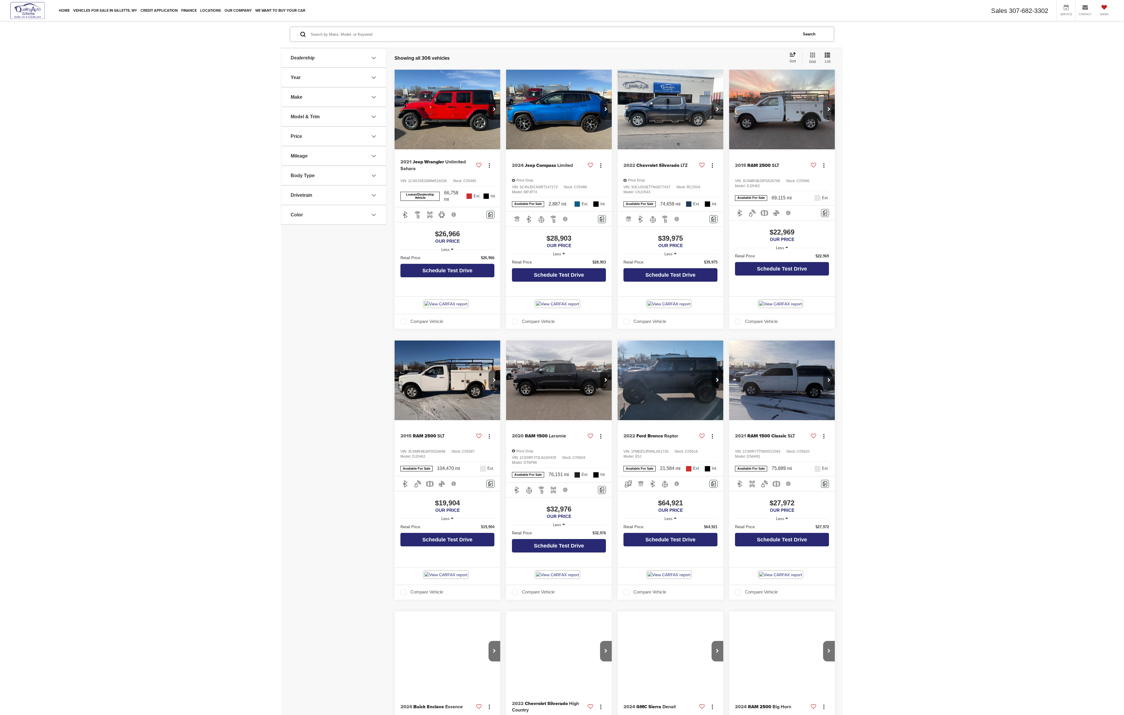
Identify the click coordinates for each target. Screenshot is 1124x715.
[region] (447, 258)
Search (809, 34)
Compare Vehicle (426, 321)
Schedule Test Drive (447, 270)
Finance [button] (189, 10)
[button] (494, 109)
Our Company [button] (238, 10)
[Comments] (490, 215)
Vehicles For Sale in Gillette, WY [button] (105, 10)
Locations (210, 10)
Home (64, 10)
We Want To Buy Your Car (280, 10)
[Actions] (489, 165)
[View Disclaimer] (454, 214)
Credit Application (159, 10)
